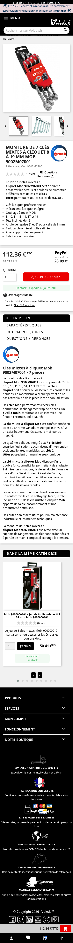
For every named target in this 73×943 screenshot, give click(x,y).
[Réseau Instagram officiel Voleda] (46, 919)
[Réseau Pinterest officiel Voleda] (55, 919)
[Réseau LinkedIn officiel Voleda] (29, 919)
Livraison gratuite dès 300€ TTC (36, 3)
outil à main (12, 413)
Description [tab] (18, 318)
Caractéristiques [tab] (24, 325)
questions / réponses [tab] (28, 338)
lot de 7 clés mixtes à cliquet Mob (23, 184)
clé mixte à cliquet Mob (24, 424)
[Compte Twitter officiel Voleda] (21, 919)
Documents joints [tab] (24, 332)
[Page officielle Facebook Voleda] (12, 919)
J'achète (26, 646)
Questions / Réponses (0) (48, 174)
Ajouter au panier (45, 277)
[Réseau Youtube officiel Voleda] (38, 919)
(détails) (60, 10)
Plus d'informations (24, 305)
